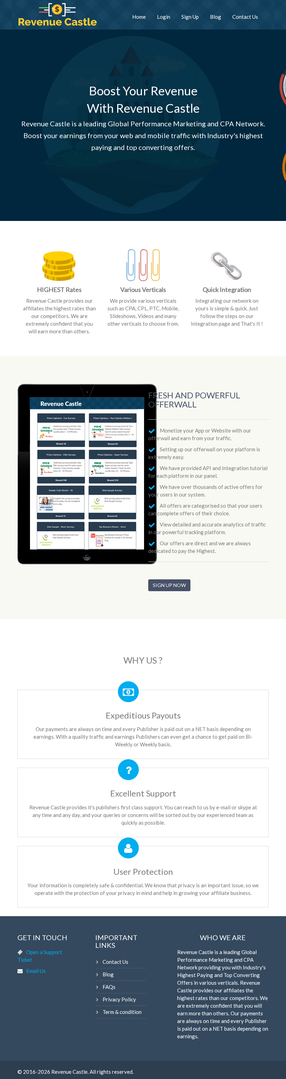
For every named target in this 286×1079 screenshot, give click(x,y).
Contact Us (245, 17)
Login (163, 17)
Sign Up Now (169, 585)
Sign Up (190, 17)
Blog (215, 17)
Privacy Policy (119, 999)
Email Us (36, 971)
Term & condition (122, 1012)
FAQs (109, 987)
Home (139, 17)
